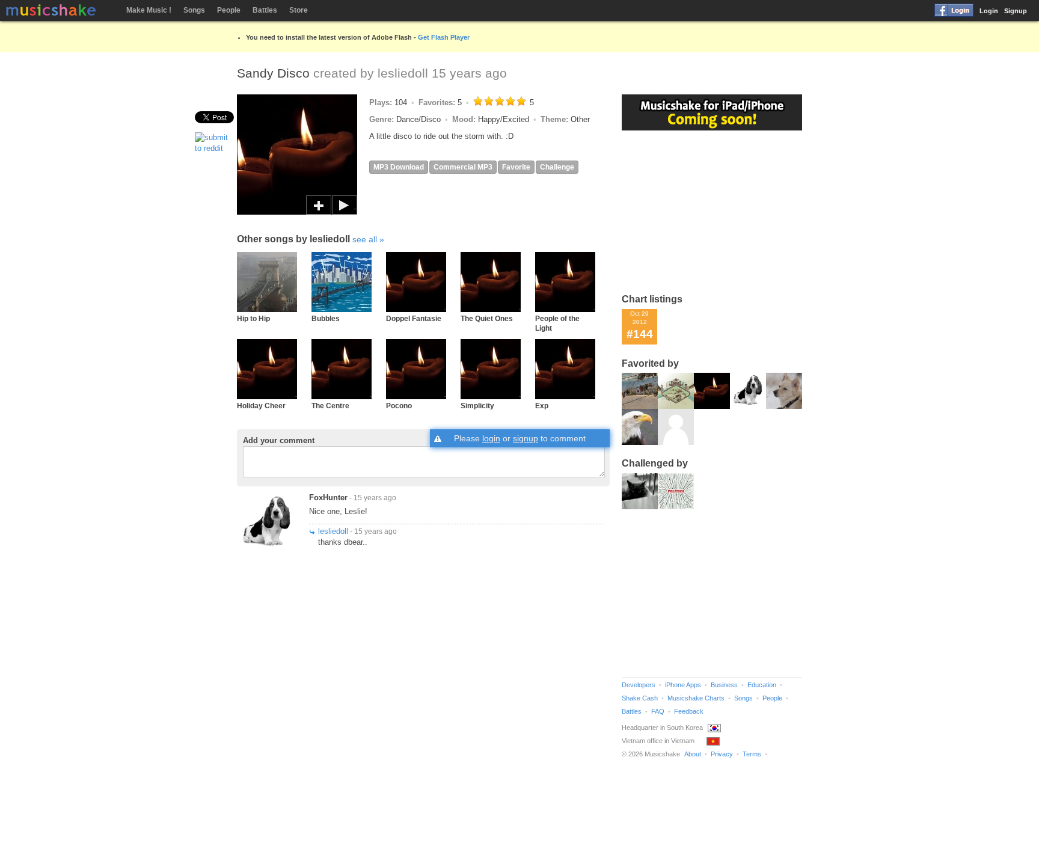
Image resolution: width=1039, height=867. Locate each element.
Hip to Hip (253, 318)
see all (364, 239)
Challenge (557, 167)
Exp (541, 405)
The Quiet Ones (487, 318)
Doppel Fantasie (413, 318)
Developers (638, 684)
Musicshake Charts (696, 698)
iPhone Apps (683, 684)
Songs (194, 10)
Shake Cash (640, 698)
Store (298, 10)
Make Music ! (148, 10)
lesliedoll (403, 73)
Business (724, 684)
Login (988, 10)
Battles (265, 10)
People (229, 10)
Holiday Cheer (261, 405)
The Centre (330, 405)
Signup (1015, 10)
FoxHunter (328, 497)
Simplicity (477, 405)
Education (761, 684)
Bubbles (325, 318)
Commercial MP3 (463, 167)
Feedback (688, 711)
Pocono (399, 405)
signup (525, 438)
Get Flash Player (444, 37)
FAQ (657, 711)
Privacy (722, 754)
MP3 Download (398, 167)
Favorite (516, 167)
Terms (752, 754)
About (692, 754)
